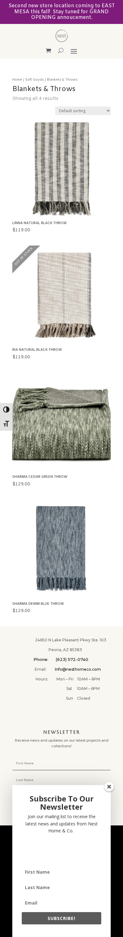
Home (17, 80)
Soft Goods (34, 80)
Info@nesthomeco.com (78, 669)
